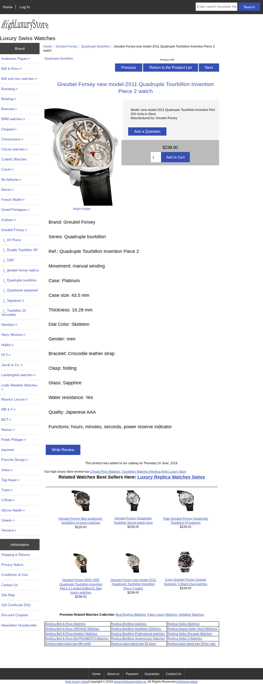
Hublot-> (7, 345)
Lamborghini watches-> (18, 375)
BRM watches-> (13, 119)
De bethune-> (11, 180)
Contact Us (9, 585)
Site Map (8, 595)
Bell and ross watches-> (19, 79)
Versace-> (8, 530)
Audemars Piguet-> (15, 59)
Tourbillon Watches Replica (141, 471)
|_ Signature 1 (12, 300)
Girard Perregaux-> (15, 210)
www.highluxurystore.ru (130, 681)
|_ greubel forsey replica (20, 270)
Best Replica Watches (131, 614)
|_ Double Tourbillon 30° (19, 250)
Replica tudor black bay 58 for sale (191, 643)
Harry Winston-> (13, 335)
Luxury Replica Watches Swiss (171, 477)
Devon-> (7, 190)
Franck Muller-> (13, 200)
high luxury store (76, 681)
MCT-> (6, 420)
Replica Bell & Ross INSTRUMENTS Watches (77, 638)
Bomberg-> (9, 89)
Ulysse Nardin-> (13, 510)
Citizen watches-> (14, 149)
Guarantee (152, 674)
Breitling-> (8, 99)
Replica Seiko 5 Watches (184, 638)
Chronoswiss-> (12, 139)
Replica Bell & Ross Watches (65, 623)
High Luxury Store (173, 471)
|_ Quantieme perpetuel (19, 290)
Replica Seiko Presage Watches (189, 633)
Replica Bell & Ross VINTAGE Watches (72, 628)
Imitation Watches (191, 614)
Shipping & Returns (15, 555)
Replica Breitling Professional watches (138, 633)
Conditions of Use (14, 575)
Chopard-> (9, 129)
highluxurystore (187, 681)
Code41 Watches (14, 159)
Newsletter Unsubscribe (18, 625)
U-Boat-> (8, 500)
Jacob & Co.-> (12, 365)
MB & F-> (8, 409)
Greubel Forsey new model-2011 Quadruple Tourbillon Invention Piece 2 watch (133, 584)
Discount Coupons (15, 615)
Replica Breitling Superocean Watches (138, 638)
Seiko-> (7, 470)
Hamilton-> (9, 325)
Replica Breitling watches (128, 623)
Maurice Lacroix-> (14, 399)
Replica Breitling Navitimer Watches (136, 628)
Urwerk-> (8, 520)
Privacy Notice (12, 565)
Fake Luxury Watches (163, 614)
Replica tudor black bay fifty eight (68, 643)
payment (7, 450)
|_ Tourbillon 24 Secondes (13, 313)
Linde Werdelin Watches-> (19, 387)
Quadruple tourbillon (95, 46)
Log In (25, 7)
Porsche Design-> (14, 460)
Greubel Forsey (66, 46)
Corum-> (7, 169)
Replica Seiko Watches (183, 623)
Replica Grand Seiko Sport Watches (192, 628)
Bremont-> (9, 109)
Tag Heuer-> (10, 480)
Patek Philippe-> (13, 440)
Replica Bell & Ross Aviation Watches (71, 633)
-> (14, 230)
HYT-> (6, 355)
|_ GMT (7, 260)
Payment (132, 674)
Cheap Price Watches (105, 471)
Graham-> (8, 220)
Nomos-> (8, 430)
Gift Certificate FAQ (16, 605)
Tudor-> (7, 490)
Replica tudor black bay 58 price (133, 643)
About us (113, 674)
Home (8, 7)
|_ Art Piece (11, 240)
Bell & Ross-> (11, 69)
